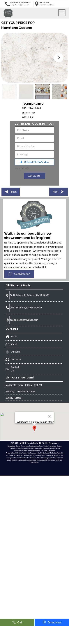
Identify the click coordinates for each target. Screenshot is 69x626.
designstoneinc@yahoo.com (19, 5)
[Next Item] (58, 57)
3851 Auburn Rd (44, 2)
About (14, 344)
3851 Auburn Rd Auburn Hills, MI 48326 (29, 295)
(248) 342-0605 (15, 2)
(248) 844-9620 (25, 2)
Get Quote (16, 359)
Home (14, 336)
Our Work (15, 352)
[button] (34, 162)
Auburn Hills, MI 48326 (46, 5)
